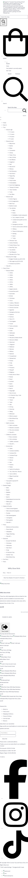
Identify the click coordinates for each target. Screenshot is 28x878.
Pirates (11, 360)
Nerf (10, 164)
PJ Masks (11, 178)
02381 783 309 (11, 750)
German (11, 328)
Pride (10, 363)
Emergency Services (14, 312)
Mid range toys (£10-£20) (16, 261)
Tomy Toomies (13, 189)
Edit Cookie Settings (6, 867)
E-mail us (2, 756)
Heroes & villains (13, 340)
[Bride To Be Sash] (10, 643)
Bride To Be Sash (4, 645)
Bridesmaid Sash (4, 682)
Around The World (11, 540)
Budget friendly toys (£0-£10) (17, 259)
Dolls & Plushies (13, 242)
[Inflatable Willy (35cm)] (13, 636)
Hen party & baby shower (15, 337)
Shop (4, 572)
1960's (11, 279)
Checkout (17, 73)
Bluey (10, 148)
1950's (11, 277)
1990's (11, 286)
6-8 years (11, 136)
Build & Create (13, 206)
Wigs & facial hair (13, 476)
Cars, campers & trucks (18, 217)
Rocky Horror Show (14, 374)
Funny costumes (13, 326)
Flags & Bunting (10, 534)
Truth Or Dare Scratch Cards (7, 666)
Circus (11, 300)
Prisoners (11, 367)
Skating (14, 233)
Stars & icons (12, 393)
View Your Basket (8, 577)
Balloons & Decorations (12, 527)
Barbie (11, 145)
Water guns (9, 501)
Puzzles (8, 513)
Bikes (13, 210)
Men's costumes (13, 425)
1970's (11, 282)
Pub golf (11, 370)
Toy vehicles (12, 208)
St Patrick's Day (10, 552)
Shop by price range (11, 256)
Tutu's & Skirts (13, 473)
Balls (7, 487)
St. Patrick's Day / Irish (15, 395)
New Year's (9, 547)
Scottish (11, 381)
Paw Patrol (12, 173)
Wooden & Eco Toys (14, 254)
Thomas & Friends (14, 187)
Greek (10, 330)
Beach (7, 490)
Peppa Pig (12, 175)
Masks (11, 467)
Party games (9, 520)
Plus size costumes (14, 430)
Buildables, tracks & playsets (19, 215)
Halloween (12, 333)
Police (11, 365)
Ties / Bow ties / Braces (15, 471)
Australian (12, 293)
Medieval (11, 346)
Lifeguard (11, 344)
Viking (11, 411)
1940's (11, 275)
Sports (11, 388)
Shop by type (9, 196)
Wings (11, 478)
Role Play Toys (13, 247)
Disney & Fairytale (14, 305)
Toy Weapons (12, 252)
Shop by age (9, 129)
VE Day (11, 407)
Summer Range (7, 485)
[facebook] (15, 798)
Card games (9, 517)
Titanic (11, 400)
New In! (9, 572)
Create (22, 867)
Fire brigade (12, 321)
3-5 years (11, 134)
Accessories (9, 446)
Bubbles (8, 492)
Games (8, 494)
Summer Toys (9, 554)
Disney (11, 152)
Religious (11, 372)
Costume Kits (12, 453)
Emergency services (17, 224)
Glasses (11, 457)
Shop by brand (9, 141)
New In (5, 125)
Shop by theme (10, 270)
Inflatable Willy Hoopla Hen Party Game (10, 698)
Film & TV (11, 319)
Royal (10, 379)
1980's (11, 284)
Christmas (12, 298)
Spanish (11, 386)
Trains (14, 238)
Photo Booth (9, 529)
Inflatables (9, 531)
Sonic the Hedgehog (14, 185)
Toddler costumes (13, 441)
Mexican (11, 349)
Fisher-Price (12, 155)
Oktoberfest (12, 358)
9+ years (11, 139)
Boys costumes (13, 437)
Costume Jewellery (14, 450)
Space (13, 236)
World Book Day (13, 418)
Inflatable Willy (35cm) (6, 638)
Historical (11, 342)
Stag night (12, 390)
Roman (11, 376)
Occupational (12, 356)
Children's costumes (11, 434)
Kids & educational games (12, 510)
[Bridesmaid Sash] (5, 680)
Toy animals (12, 249)
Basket (10, 73)
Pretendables (12, 182)
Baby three (12, 143)
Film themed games (11, 515)
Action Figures (13, 199)
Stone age (12, 397)
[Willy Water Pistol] (5, 657)
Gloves (11, 460)
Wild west (11, 413)
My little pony (13, 171)
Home (4, 122)
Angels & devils (13, 289)
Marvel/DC (12, 166)
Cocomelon (12, 150)
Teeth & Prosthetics (14, 469)
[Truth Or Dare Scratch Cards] (8, 664)
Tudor (10, 402)
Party (4, 524)
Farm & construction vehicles (19, 226)
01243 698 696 (12, 753)
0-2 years (11, 132)
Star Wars (11, 194)
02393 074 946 (11, 748)
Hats (10, 462)
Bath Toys (12, 203)
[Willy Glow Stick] (2, 588)
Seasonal (5, 538)
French (11, 323)
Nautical (11, 353)
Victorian (11, 409)
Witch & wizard (13, 416)
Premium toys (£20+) (14, 263)
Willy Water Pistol (5, 659)
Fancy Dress (6, 268)
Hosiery (11, 464)
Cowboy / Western (14, 303)
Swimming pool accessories (13, 499)
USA (10, 404)
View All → (9, 266)
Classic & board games (12, 508)
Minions (11, 169)
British (11, 296)
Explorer (11, 314)
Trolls (10, 192)
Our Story (5, 559)
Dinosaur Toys (13, 240)
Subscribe (4, 738)
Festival (11, 316)
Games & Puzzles (7, 506)
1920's (11, 273)
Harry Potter (12, 157)
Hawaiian (11, 335)
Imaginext (12, 162)
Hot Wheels (12, 159)
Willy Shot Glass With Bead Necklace (9, 691)
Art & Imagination (14, 201)
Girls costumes (13, 439)
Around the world (13, 291)
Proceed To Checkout (18, 577)
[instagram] (15, 827)
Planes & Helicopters (17, 231)
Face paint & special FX (12, 480)
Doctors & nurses (13, 307)
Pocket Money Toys (14, 245)
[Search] (24, 110)
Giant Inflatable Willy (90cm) (7, 675)
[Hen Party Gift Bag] (5, 650)
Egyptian (11, 309)
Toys (4, 127)
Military (14, 229)
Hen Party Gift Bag (5, 652)
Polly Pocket (12, 180)
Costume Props (13, 455)
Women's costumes (14, 427)
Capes (11, 448)
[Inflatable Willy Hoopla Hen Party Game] (11, 696)
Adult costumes (10, 423)
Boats (14, 212)
